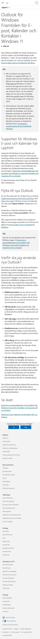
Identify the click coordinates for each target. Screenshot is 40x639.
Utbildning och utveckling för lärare (12, 515)
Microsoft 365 (6, 451)
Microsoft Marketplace (8, 578)
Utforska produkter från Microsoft (11, 455)
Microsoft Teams (7, 551)
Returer (5, 478)
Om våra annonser (15, 632)
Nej (26, 427)
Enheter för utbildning (8, 501)
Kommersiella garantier (9, 488)
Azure (4, 538)
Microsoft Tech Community (9, 575)
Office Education (7, 511)
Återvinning (6, 485)
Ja (14, 427)
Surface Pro (5, 438)
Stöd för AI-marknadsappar (9, 571)
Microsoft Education (8, 498)
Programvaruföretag (8, 585)
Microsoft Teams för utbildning (10, 504)
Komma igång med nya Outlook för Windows (18, 63)
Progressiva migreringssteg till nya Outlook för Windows (18, 126)
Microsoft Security (7, 534)
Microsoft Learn (7, 568)
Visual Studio (6, 588)
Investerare (5, 611)
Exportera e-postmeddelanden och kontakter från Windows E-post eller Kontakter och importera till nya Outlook (20, 173)
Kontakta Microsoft (7, 629)
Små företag (6, 555)
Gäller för (6, 46)
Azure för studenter (8, 521)
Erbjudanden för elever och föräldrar (12, 518)
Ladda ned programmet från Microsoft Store (17, 198)
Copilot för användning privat (10, 448)
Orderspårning (6, 481)
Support (5, 7)
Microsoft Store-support (9, 475)
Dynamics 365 (6, 541)
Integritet (16, 629)
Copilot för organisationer (9, 445)
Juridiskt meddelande (25, 629)
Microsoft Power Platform (9, 581)
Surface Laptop (6, 441)
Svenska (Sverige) (10, 617)
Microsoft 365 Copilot (8, 548)
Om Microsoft (6, 601)
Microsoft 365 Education (9, 508)
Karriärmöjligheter (7, 598)
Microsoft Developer (8, 564)
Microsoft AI (6, 531)
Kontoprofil (5, 468)
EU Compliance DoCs (26, 632)
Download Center (7, 471)
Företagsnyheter (7, 604)
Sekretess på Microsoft (8, 608)
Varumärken (6, 632)
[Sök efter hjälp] (7, 2)
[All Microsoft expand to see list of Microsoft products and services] (2, 2)
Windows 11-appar (7, 458)
